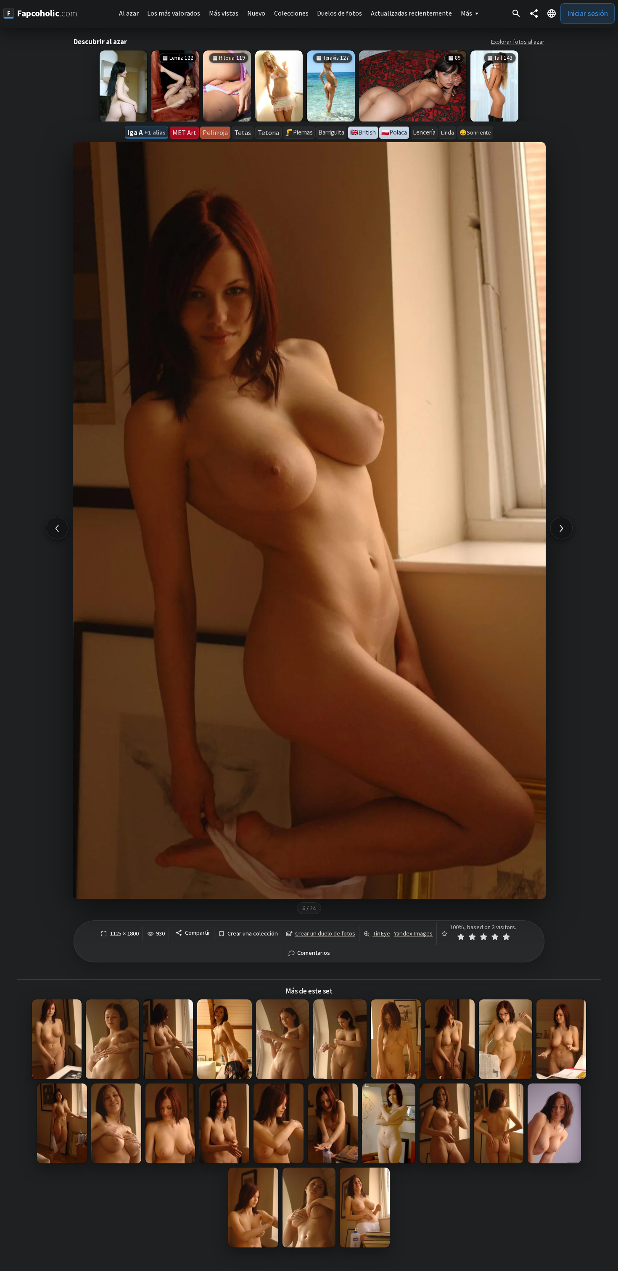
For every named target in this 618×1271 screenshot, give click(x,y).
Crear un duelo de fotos (325, 933)
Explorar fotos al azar (517, 41)
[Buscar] (516, 13)
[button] (551, 13)
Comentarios (313, 953)
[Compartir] (534, 13)
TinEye (381, 933)
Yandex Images (413, 933)
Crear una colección (252, 933)
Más (466, 13)
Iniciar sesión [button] (587, 13)
